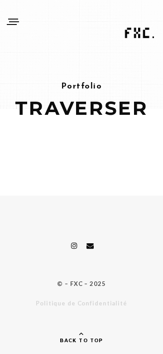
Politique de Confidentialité (81, 303)
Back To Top (81, 340)
